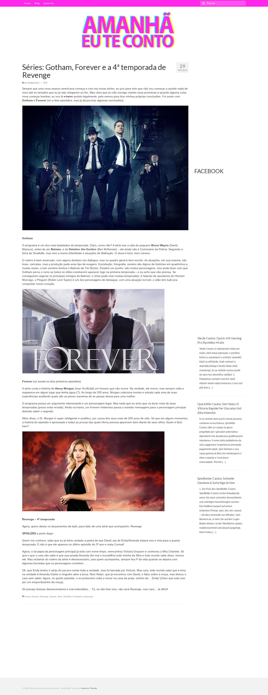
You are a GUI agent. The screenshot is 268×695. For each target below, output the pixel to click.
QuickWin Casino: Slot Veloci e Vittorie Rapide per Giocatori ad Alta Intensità (219, 408)
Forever (27, 596)
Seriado (53, 596)
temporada (88, 596)
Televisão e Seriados (72, 596)
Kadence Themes (89, 688)
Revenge (44, 596)
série (60, 596)
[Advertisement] (220, 272)
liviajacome (33, 82)
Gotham (35, 596)
